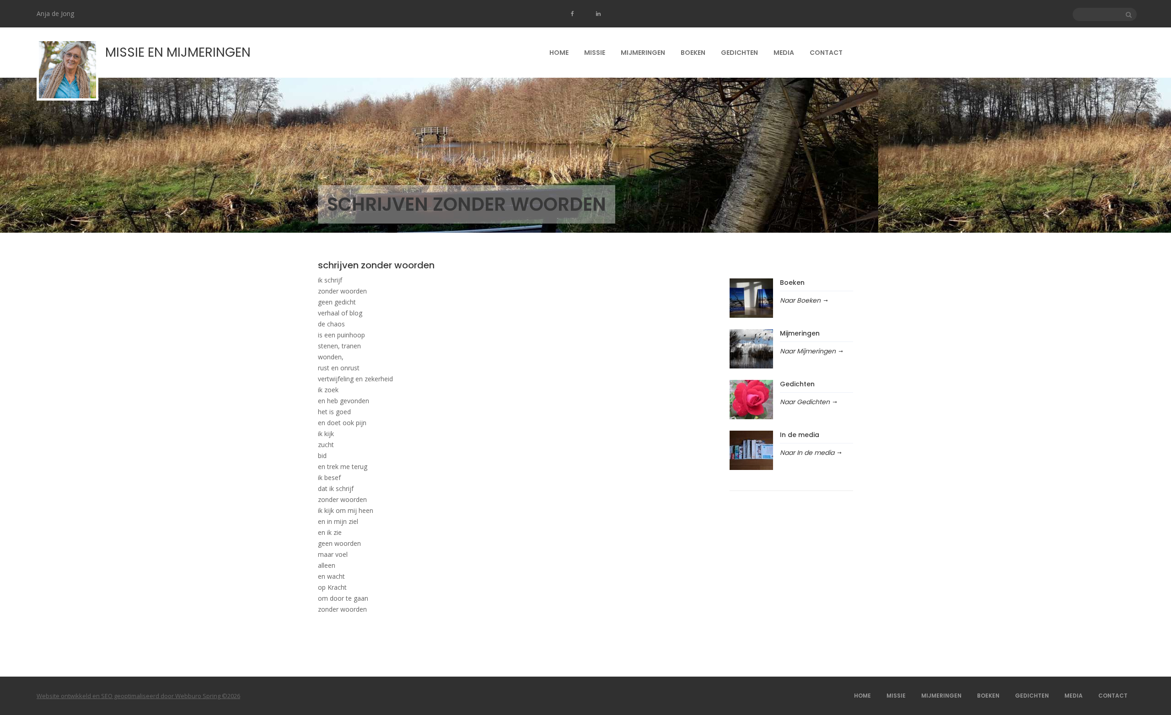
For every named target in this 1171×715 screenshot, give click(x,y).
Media (784, 52)
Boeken (693, 52)
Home (559, 52)
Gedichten (739, 52)
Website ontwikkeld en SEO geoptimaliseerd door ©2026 (138, 696)
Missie (594, 52)
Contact (826, 52)
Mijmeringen (643, 52)
